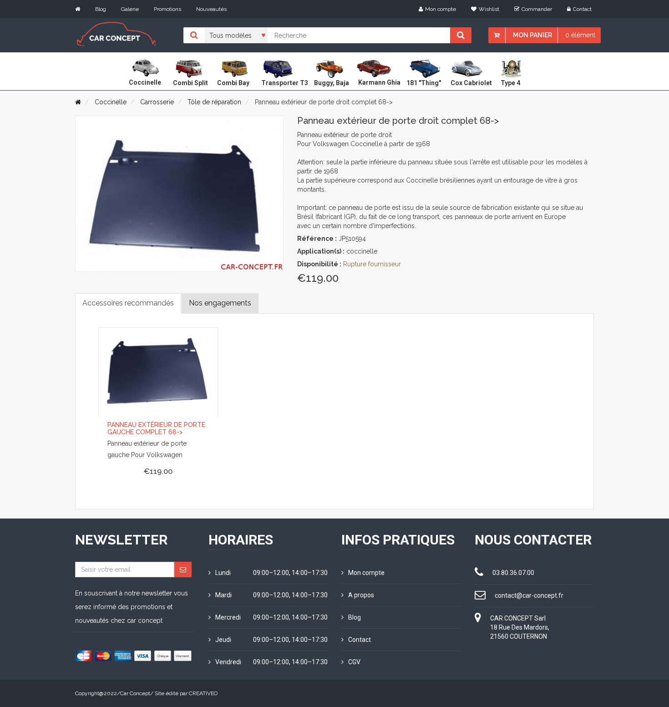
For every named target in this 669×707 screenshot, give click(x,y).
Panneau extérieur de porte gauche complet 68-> (156, 428)
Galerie (130, 9)
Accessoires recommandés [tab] (128, 303)
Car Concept (135, 693)
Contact (582, 9)
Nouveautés (211, 9)
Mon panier (532, 35)
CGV (354, 662)
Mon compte (440, 9)
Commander (537, 9)
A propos (361, 595)
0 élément (580, 35)
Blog (100, 9)
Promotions (167, 9)
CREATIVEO (203, 693)
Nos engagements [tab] (220, 303)
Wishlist (489, 9)
